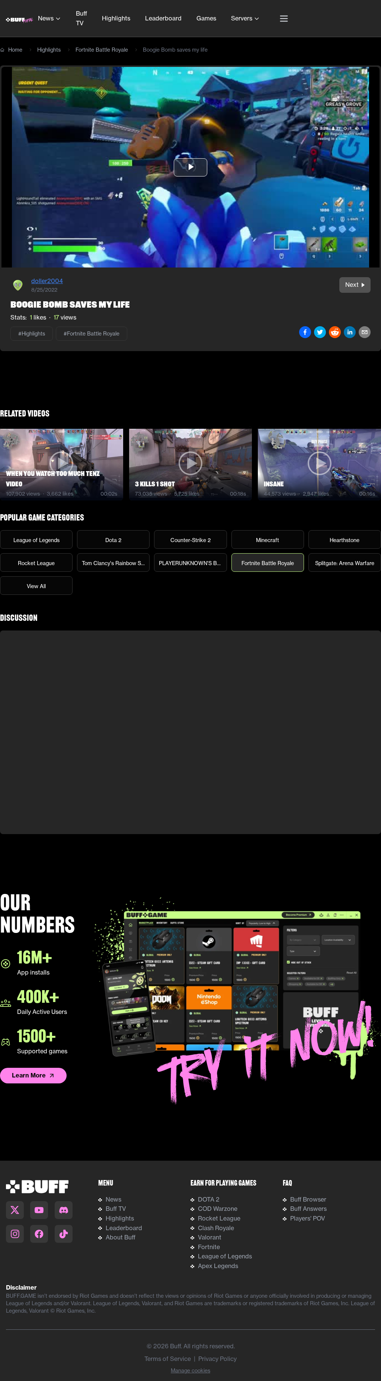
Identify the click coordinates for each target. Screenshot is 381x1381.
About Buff (120, 1237)
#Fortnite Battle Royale (91, 333)
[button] (190, 167)
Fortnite (209, 1247)
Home (15, 49)
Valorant (209, 1237)
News (46, 18)
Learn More (29, 1075)
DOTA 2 (209, 1199)
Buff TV (81, 18)
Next (352, 284)
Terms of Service (167, 1358)
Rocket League (219, 1218)
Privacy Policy (217, 1358)
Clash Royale (216, 1228)
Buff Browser (308, 1199)
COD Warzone (217, 1208)
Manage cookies (190, 1370)
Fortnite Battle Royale (102, 49)
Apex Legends (218, 1266)
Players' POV (307, 1218)
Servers (241, 18)
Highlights (116, 18)
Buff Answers (308, 1208)
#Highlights (31, 333)
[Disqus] (190, 732)
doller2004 (47, 281)
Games (206, 18)
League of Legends (225, 1256)
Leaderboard (163, 18)
